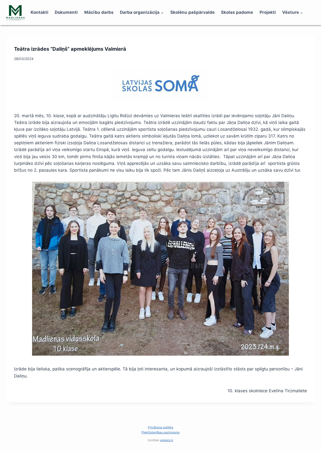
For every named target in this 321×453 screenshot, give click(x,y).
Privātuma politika (160, 427)
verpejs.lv (166, 440)
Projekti (268, 12)
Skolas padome (237, 12)
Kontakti (39, 12)
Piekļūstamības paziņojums (160, 432)
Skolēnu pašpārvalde (192, 12)
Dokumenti (66, 12)
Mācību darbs (99, 12)
